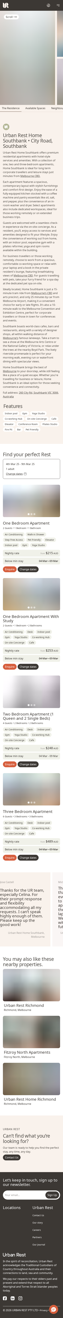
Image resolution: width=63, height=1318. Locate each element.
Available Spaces (35, 108)
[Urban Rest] (6, 5)
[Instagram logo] (20, 1298)
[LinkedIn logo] (13, 1298)
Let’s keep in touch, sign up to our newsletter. (30, 1182)
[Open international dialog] (48, 5)
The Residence (11, 108)
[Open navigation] (58, 5)
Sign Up (52, 1195)
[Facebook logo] (5, 1298)
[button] (29, 514)
